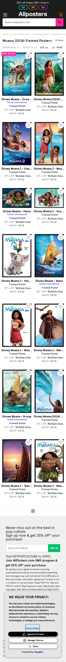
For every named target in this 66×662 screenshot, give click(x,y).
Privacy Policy (32, 628)
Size (42, 47)
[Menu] (5, 14)
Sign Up (54, 548)
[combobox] (29, 22)
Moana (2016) (58, 34)
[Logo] (33, 14)
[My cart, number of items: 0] (60, 14)
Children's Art (21, 34)
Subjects (7, 34)
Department (9, 47)
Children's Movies (40, 34)
